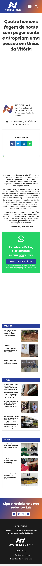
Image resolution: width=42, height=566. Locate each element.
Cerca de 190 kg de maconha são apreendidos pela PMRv (10, 476)
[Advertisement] (21, 75)
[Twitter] (19, 514)
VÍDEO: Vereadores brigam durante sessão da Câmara (10, 361)
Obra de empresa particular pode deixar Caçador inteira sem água (10, 332)
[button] (29, 6)
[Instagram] (23, 514)
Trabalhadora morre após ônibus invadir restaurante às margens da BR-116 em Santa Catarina (11, 405)
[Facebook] (14, 514)
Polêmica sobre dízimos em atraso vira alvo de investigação (10, 461)
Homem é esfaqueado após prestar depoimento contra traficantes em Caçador (11, 348)
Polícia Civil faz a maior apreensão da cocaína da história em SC (11, 446)
